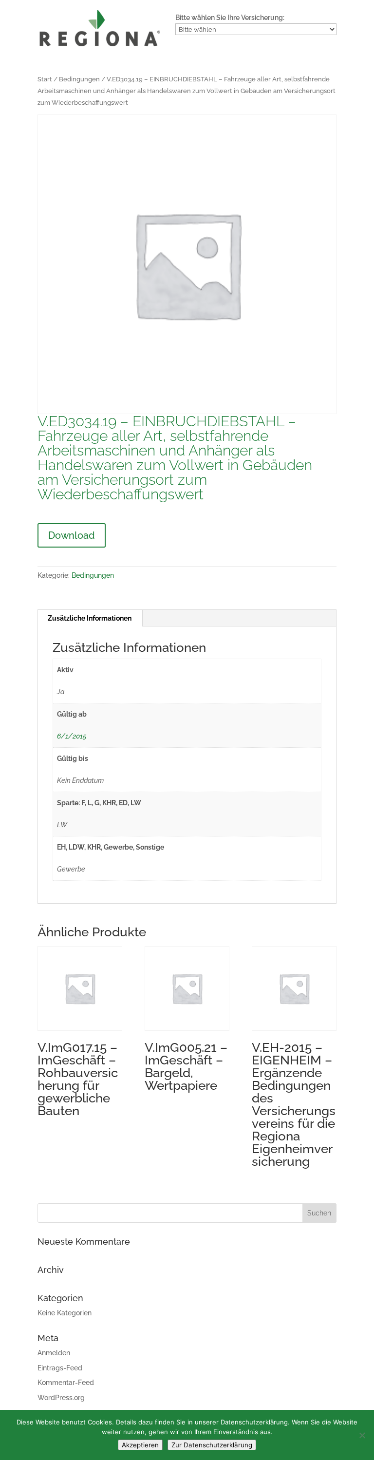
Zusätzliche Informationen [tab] (89, 618)
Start (44, 79)
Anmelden (53, 1353)
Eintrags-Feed (59, 1368)
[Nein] (362, 1435)
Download (71, 535)
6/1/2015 (71, 736)
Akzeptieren (140, 1445)
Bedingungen (79, 79)
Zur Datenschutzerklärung (211, 1445)
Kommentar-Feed (65, 1382)
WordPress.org (61, 1398)
